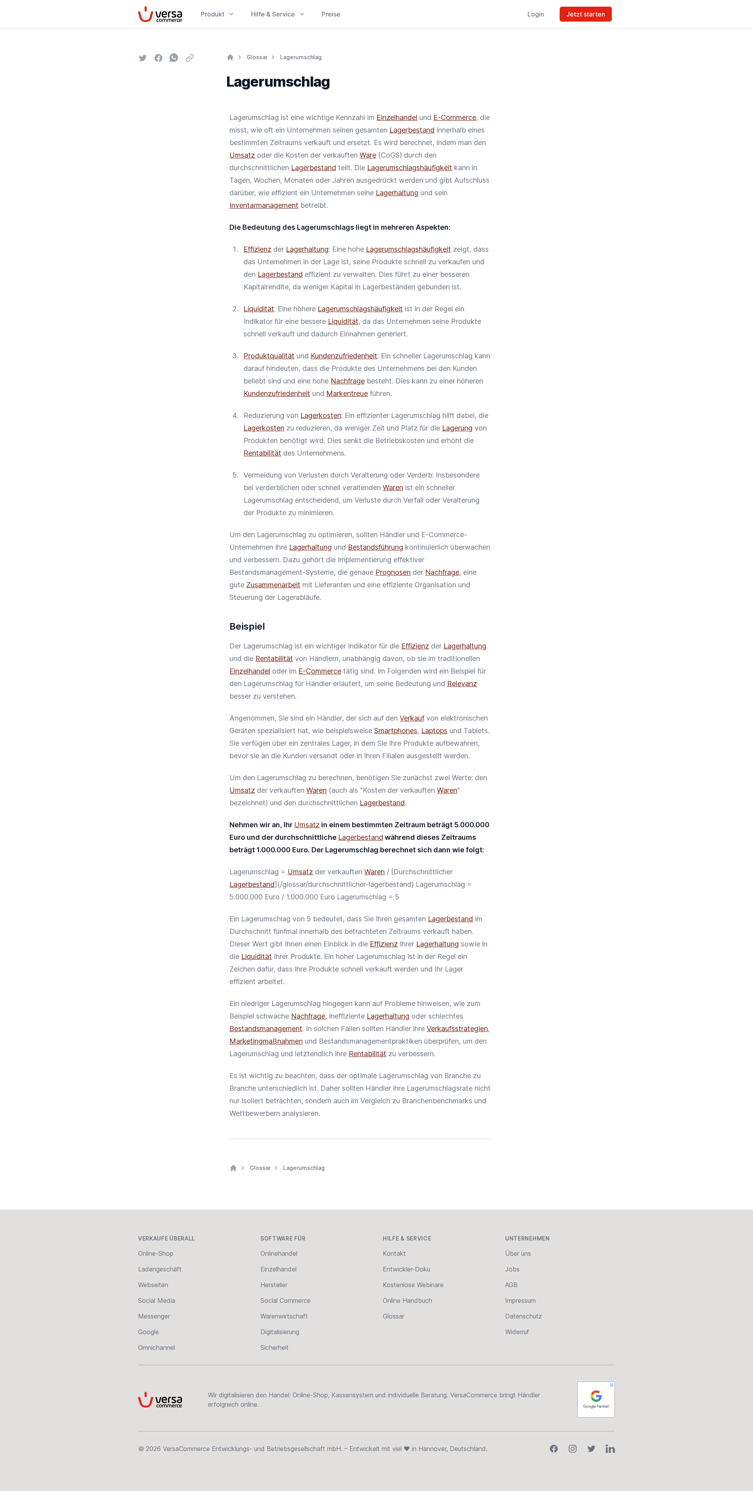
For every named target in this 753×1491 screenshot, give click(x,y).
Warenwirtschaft (284, 1316)
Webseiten (153, 1285)
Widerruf (517, 1332)
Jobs (512, 1269)
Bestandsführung (375, 547)
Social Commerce (285, 1300)
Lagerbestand (412, 130)
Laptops (434, 730)
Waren (393, 487)
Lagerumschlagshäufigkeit (409, 167)
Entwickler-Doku (406, 1269)
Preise (331, 14)
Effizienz (257, 249)
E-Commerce (454, 117)
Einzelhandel (396, 117)
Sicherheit (274, 1347)
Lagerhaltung (397, 193)
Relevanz (462, 683)
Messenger (154, 1316)
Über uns (518, 1253)
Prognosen (393, 572)
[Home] (230, 57)
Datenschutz (523, 1316)
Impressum (520, 1300)
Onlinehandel (278, 1253)
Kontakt (394, 1253)
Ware (368, 155)
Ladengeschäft (160, 1269)
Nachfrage (348, 381)
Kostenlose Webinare (413, 1285)
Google (148, 1332)
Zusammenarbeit (273, 585)
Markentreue (347, 393)
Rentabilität (262, 453)
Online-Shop (155, 1253)
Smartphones (395, 730)
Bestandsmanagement (265, 1028)
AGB (511, 1285)
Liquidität (259, 309)
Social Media (156, 1300)
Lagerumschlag (301, 57)
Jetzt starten (585, 14)
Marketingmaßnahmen (266, 1041)
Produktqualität (269, 356)
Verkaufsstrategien (457, 1028)
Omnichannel (156, 1347)
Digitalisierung (279, 1332)
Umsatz (242, 155)
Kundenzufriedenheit (344, 356)
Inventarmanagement (263, 205)
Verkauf (412, 718)
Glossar (257, 57)
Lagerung (457, 428)
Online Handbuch (407, 1300)
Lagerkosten (320, 415)
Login (535, 14)
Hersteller (273, 1285)
